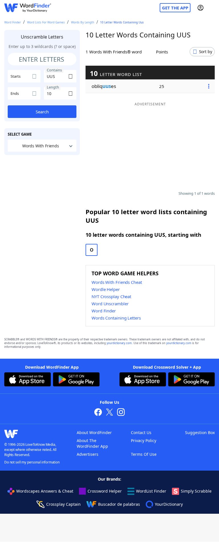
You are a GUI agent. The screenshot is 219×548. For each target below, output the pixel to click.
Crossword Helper (105, 491)
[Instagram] (120, 413)
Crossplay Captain (63, 504)
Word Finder (12, 22)
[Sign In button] (200, 8)
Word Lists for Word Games (46, 22)
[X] (109, 413)
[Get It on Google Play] (76, 380)
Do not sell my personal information (32, 462)
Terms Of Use (144, 454)
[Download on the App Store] (27, 380)
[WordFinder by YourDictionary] (27, 7)
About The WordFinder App (92, 443)
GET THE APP (175, 8)
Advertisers (87, 454)
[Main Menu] (212, 8)
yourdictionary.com (119, 343)
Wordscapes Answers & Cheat (44, 491)
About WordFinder (94, 432)
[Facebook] (98, 413)
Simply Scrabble (196, 491)
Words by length (82, 22)
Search (42, 112)
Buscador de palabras (119, 504)
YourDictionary (169, 504)
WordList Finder (151, 491)
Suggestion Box (200, 432)
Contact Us (141, 432)
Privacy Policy (143, 440)
